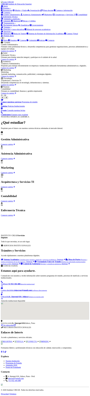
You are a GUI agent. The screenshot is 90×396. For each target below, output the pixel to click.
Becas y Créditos (29, 21)
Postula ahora (8, 36)
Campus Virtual (72, 34)
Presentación (7, 10)
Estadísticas (24, 25)
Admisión (7, 21)
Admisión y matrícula (11, 19)
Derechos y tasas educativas (13, 29)
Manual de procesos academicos (38, 29)
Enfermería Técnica (10, 17)
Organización (34, 10)
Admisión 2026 (11, 365)
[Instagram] (3, 352)
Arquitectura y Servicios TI (65, 15)
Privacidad (5, 394)
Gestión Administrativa (11, 15)
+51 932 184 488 (14, 381)
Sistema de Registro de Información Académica (46, 34)
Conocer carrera (7, 144)
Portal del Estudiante (13, 367)
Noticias (42, 40)
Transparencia (9, 23)
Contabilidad (82, 15)
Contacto (50, 40)
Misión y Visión (21, 10)
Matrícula (16, 21)
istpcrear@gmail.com (16, 378)
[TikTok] (5, 352)
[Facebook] (1, 352)
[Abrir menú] (2, 38)
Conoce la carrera (7, 51)
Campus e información (64, 10)
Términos (12, 394)
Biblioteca (7, 34)
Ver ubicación (8, 325)
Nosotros (6, 8)
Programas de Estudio (14, 363)
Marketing (48, 15)
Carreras (6, 13)
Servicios (7, 32)
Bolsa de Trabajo (19, 34)
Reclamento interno (10, 25)
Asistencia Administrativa (32, 15)
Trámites (7, 27)
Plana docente (48, 10)
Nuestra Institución (13, 361)
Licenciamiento (37, 25)
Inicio (5, 6)
